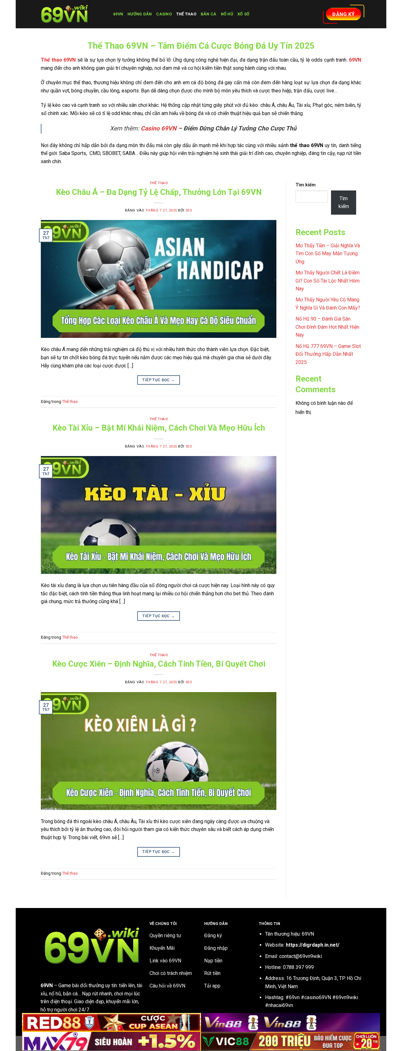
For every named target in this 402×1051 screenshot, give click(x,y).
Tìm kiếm (306, 185)
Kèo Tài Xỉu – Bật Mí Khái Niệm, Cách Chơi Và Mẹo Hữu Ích (158, 427)
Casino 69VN (159, 128)
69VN (118, 14)
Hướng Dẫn (140, 14)
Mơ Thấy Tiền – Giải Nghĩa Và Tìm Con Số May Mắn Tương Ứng (328, 254)
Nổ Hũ (227, 14)
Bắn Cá (208, 14)
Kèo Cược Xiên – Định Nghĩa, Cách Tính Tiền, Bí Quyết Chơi (158, 664)
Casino (164, 14)
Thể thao (186, 14)
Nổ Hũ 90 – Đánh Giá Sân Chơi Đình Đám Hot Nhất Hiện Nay (327, 327)
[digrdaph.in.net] (72, 14)
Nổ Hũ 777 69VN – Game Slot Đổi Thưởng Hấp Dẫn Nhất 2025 (328, 354)
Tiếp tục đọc (158, 380)
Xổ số (243, 14)
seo (189, 210)
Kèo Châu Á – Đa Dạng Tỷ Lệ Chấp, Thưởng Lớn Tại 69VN (159, 192)
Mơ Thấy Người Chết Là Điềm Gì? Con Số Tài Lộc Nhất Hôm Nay (328, 281)
